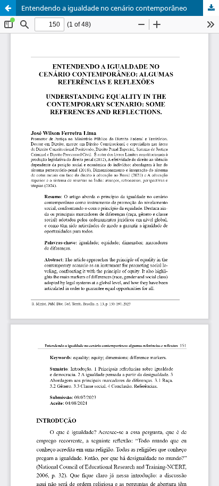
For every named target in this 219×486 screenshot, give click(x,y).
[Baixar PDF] (211, 8)
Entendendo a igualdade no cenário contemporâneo (104, 8)
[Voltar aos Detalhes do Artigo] (8, 8)
